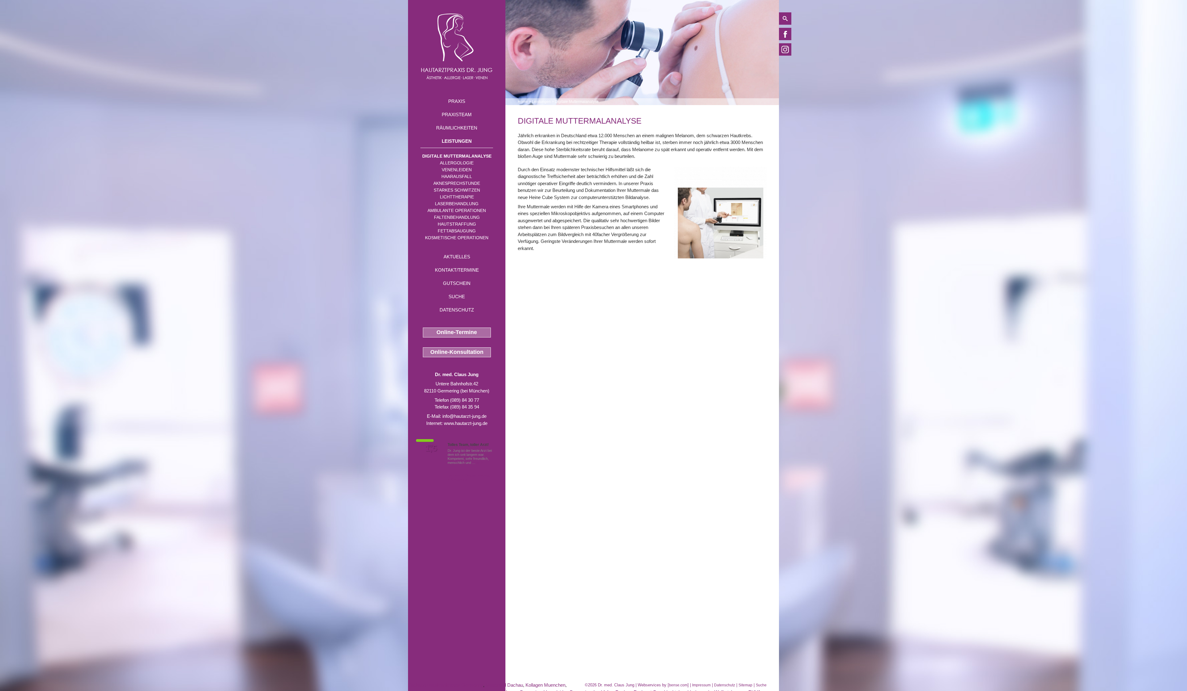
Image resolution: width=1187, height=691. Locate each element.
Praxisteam (457, 114)
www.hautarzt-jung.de (465, 423)
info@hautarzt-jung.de (464, 416)
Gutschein (456, 283)
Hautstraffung (457, 224)
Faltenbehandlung (457, 217)
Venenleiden (457, 169)
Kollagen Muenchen (545, 685)
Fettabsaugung (457, 230)
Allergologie (457, 162)
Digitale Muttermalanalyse (456, 156)
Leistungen (457, 141)
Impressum (701, 685)
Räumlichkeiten (456, 127)
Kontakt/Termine (457, 270)
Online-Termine (456, 332)
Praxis (456, 101)
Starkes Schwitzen (457, 190)
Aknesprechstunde (456, 183)
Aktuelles (457, 256)
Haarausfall (456, 176)
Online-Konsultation (456, 352)
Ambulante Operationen (457, 210)
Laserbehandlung (457, 203)
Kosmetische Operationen (456, 237)
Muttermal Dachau (504, 685)
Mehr (480, 462)
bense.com (678, 685)
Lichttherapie (457, 196)
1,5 (431, 448)
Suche (457, 296)
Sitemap (745, 685)
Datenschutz (457, 309)
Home (523, 102)
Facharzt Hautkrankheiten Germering (445, 685)
